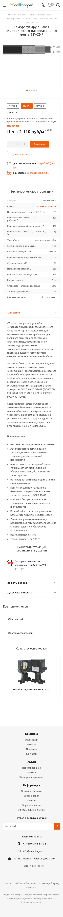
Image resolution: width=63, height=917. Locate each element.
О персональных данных (31, 810)
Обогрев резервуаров (20, 633)
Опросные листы (31, 805)
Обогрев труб (16, 619)
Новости (31, 744)
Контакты (31, 754)
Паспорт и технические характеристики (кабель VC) (30, 563)
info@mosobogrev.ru (34, 851)
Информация (31, 785)
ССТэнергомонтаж (46, 206)
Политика (31, 749)
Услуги (31, 761)
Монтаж (31, 772)
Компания (31, 733)
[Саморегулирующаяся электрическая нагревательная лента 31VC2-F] (31, 64)
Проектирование (31, 767)
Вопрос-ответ (31, 795)
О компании (31, 739)
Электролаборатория (31, 777)
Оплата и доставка (31, 791)
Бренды (31, 800)
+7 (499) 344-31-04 (34, 843)
